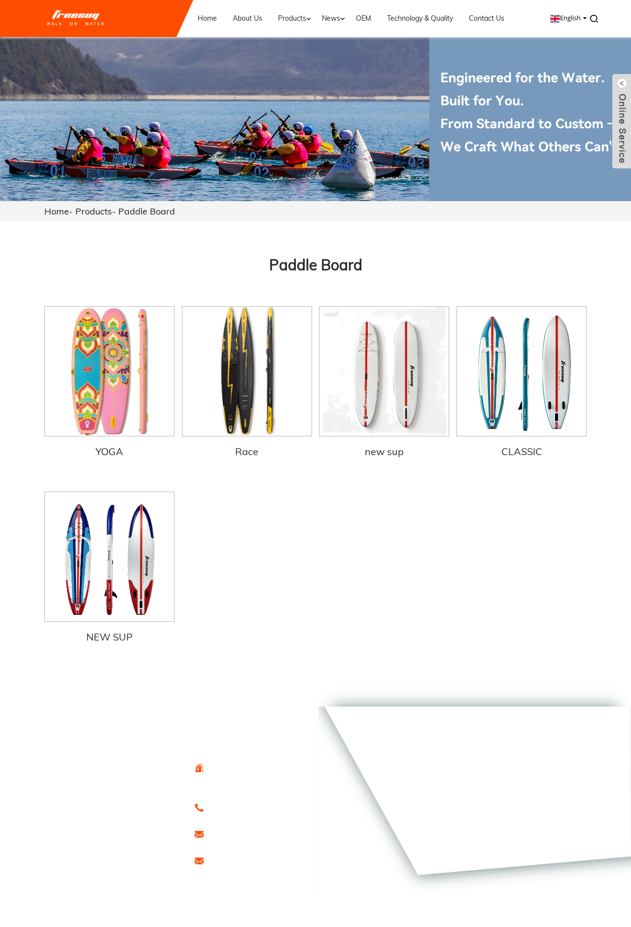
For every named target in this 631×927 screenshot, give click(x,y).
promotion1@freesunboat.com (263, 860)
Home (207, 18)
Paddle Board (146, 211)
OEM (363, 18)
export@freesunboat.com (255, 833)
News (331, 18)
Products (292, 18)
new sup (384, 451)
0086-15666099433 (246, 806)
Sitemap (151, 877)
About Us (247, 18)
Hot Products (110, 877)
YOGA (109, 451)
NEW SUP (109, 637)
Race (246, 451)
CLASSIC (521, 451)
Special (105, 887)
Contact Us (486, 18)
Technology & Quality (420, 18)
